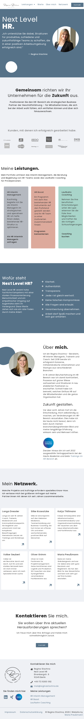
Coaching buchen (67, 235)
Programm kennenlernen (41, 232)
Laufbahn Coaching (67, 193)
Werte (41, 4)
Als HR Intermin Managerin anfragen (15, 239)
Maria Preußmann (74, 715)
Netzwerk (63, 4)
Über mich (51, 4)
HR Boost (39, 192)
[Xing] (11, 697)
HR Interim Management (14, 193)
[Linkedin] (5, 697)
